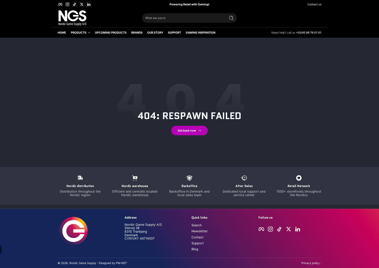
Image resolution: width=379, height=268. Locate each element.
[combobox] (183, 18)
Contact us (314, 4)
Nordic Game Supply (82, 263)
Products (78, 32)
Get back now (187, 130)
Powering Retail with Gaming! (189, 4)
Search (196, 225)
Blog (194, 249)
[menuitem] (222, 225)
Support (197, 243)
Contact (197, 237)
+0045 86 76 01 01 (308, 32)
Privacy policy (310, 263)
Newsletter (199, 231)
